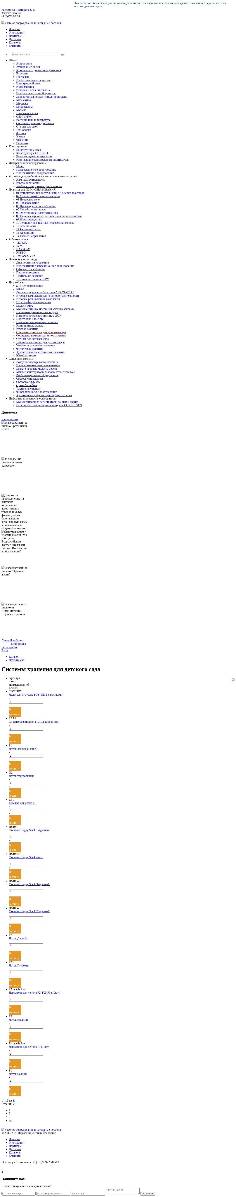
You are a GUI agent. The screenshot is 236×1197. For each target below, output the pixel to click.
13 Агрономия (25, 232)
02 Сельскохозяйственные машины (38, 196)
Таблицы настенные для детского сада (40, 342)
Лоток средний (18, 1019)
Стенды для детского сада (32, 338)
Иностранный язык (28, 83)
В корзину (14, 712)
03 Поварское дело (28, 199)
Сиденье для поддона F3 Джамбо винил (34, 721)
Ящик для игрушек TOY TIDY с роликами (36, 694)
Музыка (21, 109)
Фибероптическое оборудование (36, 391)
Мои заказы (18, 643)
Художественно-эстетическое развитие (40, 352)
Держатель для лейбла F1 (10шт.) (29, 1046)
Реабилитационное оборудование (37, 375)
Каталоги (15, 42)
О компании (16, 32)
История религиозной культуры (36, 93)
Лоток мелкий (18, 1073)
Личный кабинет (12, 640)
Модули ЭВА (24, 305)
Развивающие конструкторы (34, 156)
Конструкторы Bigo (28, 149)
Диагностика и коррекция (32, 262)
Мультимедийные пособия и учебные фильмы (45, 308)
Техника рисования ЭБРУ (32, 279)
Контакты (15, 45)
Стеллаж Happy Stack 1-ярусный (29, 830)
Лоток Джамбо (18, 938)
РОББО (21, 252)
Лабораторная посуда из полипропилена (41, 96)
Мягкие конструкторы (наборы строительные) (45, 372)
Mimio (20, 166)
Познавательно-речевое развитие (37, 322)
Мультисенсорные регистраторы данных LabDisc (47, 401)
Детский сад (16, 660)
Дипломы (15, 39)
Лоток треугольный (21, 775)
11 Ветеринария (26, 226)
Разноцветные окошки (30, 325)
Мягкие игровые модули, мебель (36, 368)
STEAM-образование (29, 285)
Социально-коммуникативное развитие (41, 335)
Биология (22, 73)
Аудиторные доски (28, 66)
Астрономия (24, 63)
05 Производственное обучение (36, 206)
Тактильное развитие (29, 275)
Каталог (14, 656)
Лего (19, 245)
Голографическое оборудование (36, 169)
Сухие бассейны (26, 385)
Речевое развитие (27, 328)
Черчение (22, 139)
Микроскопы (24, 106)
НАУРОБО (23, 249)
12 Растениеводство (28, 229)
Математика (24, 100)
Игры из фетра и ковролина (33, 302)
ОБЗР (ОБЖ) (24, 116)
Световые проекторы (29, 378)
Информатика (25, 86)
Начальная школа (27, 113)
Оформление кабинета (30, 269)
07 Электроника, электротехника (37, 212)
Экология (22, 143)
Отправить (148, 1193)
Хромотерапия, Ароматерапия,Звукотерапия (44, 395)
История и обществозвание (33, 90)
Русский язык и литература (33, 119)
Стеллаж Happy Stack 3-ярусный (29, 884)
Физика (21, 133)
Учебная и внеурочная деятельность (39, 186)
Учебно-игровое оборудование (35, 345)
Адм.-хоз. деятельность (30, 179)
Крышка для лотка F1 (22, 803)
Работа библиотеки (28, 182)
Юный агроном (26, 355)
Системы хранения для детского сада (41, 332)
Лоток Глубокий (19, 965)
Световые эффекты (28, 381)
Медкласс (22, 103)
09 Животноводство (28, 219)
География (22, 76)
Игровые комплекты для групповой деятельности (47, 295)
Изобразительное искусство (33, 80)
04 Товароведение (27, 202)
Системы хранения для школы (35, 123)
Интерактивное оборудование (35, 173)
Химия (20, 136)
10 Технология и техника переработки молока (45, 222)
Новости (14, 29)
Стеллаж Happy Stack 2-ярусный (29, 911)
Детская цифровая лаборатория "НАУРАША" (45, 292)
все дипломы (9, 419)
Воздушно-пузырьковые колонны (37, 362)
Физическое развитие (29, 348)
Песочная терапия (27, 272)
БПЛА (20, 289)
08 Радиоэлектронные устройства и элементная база (49, 216)
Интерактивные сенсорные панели (38, 365)
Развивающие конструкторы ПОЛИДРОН (42, 159)
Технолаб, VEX (26, 255)
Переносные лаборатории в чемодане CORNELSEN (49, 405)
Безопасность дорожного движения (38, 70)
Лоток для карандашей (23, 748)
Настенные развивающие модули (37, 312)
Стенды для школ (27, 126)
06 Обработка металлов (31, 209)
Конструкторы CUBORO (32, 153)
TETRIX (21, 242)
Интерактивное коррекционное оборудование (45, 265)
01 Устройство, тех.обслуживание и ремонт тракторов (50, 192)
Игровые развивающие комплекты (38, 299)
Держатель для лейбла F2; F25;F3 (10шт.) (34, 992)
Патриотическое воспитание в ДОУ (38, 315)
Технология (23, 129)
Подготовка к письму (29, 318)
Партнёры (15, 35)
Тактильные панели (28, 388)
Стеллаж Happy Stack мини (26, 857)
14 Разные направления (31, 236)
